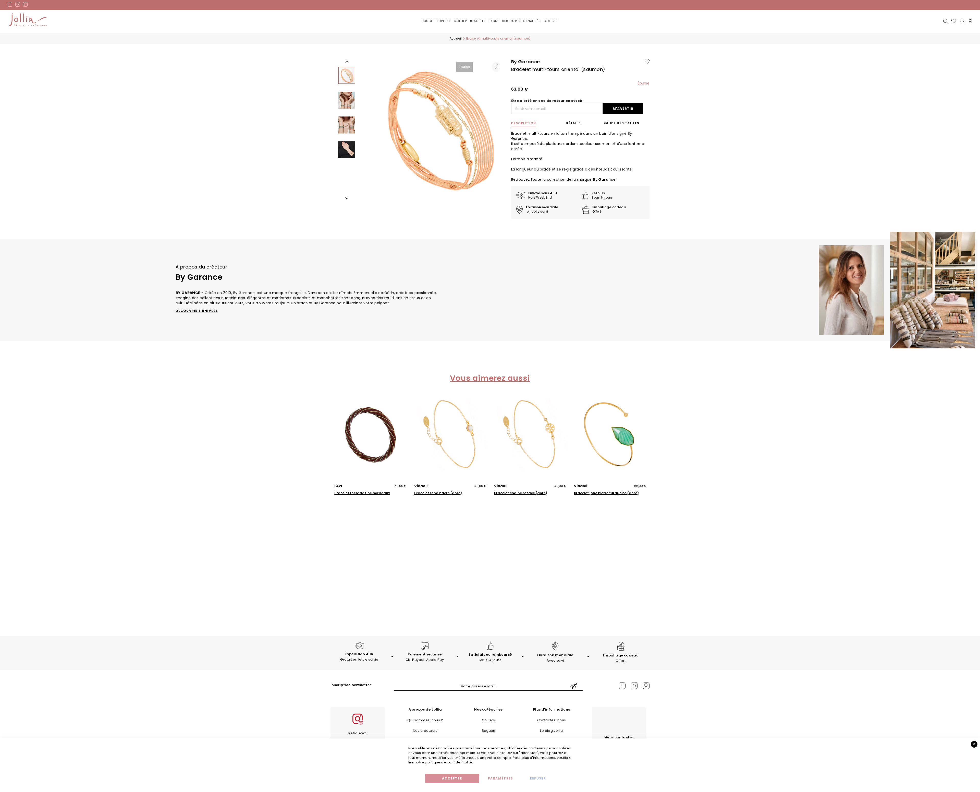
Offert (621, 658)
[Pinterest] (25, 5)
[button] (497, 67)
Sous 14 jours (490, 657)
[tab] (532, 123)
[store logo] (28, 20)
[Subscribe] (573, 687)
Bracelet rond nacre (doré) (438, 493)
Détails (573, 123)
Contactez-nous (551, 720)
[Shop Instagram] (357, 724)
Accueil (456, 38)
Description (523, 123)
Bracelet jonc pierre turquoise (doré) (606, 493)
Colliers (488, 720)
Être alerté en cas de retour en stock (546, 101)
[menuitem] (436, 21)
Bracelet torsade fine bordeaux (362, 493)
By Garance (604, 179)
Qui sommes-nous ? (425, 720)
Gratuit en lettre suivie (359, 657)
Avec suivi (555, 658)
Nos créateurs (425, 730)
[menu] (490, 25)
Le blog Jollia (551, 730)
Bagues (488, 730)
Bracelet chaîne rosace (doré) (520, 493)
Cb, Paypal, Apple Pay (425, 657)
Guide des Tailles (621, 123)
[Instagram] (17, 5)
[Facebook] (10, 5)
